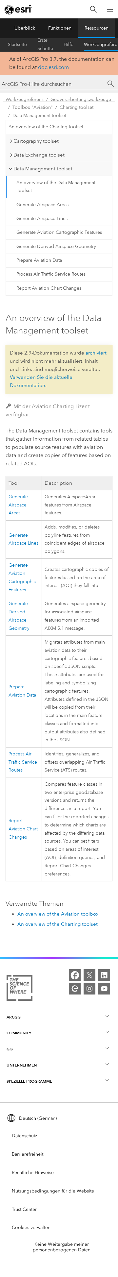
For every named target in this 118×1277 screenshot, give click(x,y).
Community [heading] (19, 1032)
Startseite (17, 44)
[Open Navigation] (110, 9)
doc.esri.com (53, 67)
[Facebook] (75, 975)
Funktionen (59, 28)
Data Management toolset (39, 115)
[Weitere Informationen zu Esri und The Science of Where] (19, 989)
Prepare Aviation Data (39, 260)
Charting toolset (76, 107)
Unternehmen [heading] (22, 1065)
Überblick (24, 28)
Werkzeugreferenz (25, 99)
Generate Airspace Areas (42, 205)
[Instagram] (89, 989)
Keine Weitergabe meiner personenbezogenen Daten (61, 1247)
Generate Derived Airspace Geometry (56, 246)
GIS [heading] (10, 1048)
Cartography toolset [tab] (36, 141)
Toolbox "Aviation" (32, 107)
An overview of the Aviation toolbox (57, 914)
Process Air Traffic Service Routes (51, 274)
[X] (89, 975)
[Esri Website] (18, 9)
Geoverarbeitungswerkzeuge (80, 99)
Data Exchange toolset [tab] (39, 155)
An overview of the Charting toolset (46, 127)
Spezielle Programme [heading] (29, 1081)
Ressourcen (96, 28)
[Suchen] (93, 9)
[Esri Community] (75, 989)
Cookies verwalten (31, 1227)
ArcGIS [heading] (14, 1017)
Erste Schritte (45, 44)
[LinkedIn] (104, 975)
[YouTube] (104, 989)
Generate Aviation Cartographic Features (59, 232)
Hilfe (68, 44)
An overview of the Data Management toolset (55, 187)
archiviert (96, 353)
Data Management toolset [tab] (42, 169)
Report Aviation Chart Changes (48, 288)
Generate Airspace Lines (42, 218)
